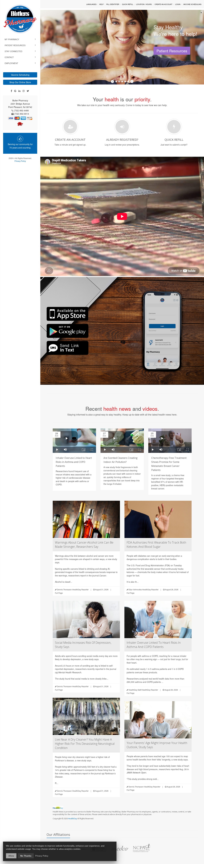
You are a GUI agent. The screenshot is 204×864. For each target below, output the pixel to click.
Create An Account (163, 4)
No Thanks (25, 856)
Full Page (59, 593)
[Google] (15, 90)
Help (101, 4)
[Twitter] (28, 90)
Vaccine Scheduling (20, 74)
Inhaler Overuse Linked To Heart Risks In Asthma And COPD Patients (154, 645)
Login (177, 4)
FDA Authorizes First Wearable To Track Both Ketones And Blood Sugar (156, 544)
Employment (11, 63)
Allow (11, 856)
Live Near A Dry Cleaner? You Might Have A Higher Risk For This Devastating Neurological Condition (85, 743)
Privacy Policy (20, 161)
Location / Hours (144, 4)
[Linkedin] (19, 90)
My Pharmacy (12, 39)
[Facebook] (11, 90)
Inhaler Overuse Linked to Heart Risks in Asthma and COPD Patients (74, 462)
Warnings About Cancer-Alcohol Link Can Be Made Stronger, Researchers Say (84, 544)
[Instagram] (24, 90)
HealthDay (72, 818)
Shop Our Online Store (20, 82)
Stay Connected (13, 51)
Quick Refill (127, 4)
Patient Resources (15, 45)
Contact (9, 57)
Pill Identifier (112, 4)
